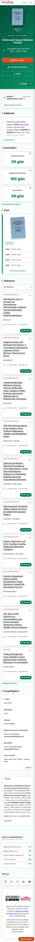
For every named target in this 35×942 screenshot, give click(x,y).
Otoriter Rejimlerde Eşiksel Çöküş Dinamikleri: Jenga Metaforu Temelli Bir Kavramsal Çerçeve (14, 581)
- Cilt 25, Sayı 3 (13, 249)
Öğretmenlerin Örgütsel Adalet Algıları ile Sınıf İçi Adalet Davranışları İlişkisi (15, 510)
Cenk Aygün (7, 519)
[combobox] (17, 287)
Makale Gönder (18, 60)
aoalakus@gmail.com (11, 749)
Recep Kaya (7, 403)
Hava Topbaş (19, 553)
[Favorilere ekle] (30, 295)
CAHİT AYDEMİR (21, 36)
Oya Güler (6, 631)
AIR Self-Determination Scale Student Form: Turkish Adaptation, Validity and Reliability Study (15, 431)
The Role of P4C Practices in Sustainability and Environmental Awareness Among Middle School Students (15, 621)
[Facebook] (5, 881)
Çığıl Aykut (16, 441)
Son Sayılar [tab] (9, 242)
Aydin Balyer (16, 519)
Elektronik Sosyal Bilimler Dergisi (17, 41)
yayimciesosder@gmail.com (14, 736)
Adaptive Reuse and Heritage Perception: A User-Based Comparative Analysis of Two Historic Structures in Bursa (15, 349)
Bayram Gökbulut (8, 553)
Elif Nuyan (13, 631)
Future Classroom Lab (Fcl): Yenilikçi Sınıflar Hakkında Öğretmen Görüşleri (14, 545)
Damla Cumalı (7, 441)
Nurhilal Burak (7, 360)
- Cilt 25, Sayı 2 (13, 254)
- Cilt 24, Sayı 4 (13, 265)
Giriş (30, 2)
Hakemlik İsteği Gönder (18, 67)
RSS (29, 767)
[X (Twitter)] (17, 881)
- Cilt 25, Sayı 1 (13, 260)
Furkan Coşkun (16, 484)
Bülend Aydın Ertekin (9, 591)
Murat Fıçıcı (6, 319)
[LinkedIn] (23, 881)
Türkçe (24, 2)
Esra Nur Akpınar (8, 666)
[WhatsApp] (11, 881)
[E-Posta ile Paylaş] (29, 881)
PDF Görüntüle (26, 330)
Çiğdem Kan (7, 484)
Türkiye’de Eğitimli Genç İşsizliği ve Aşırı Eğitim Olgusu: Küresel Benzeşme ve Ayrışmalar (15, 658)
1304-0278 (24, 125)
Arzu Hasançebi (21, 631)
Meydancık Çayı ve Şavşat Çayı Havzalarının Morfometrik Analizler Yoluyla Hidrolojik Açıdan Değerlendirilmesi (14, 307)
